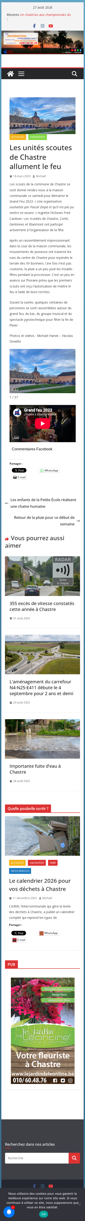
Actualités (17, 137)
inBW (53, 862)
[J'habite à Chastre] (10, 73)
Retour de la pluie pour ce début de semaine (44, 521)
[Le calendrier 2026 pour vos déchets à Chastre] (42, 836)
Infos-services (20, 871)
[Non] (79, 1204)
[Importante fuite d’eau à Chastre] (42, 722)
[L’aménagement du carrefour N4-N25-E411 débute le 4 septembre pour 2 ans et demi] (42, 637)
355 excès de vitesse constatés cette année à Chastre (42, 606)
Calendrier (37, 862)
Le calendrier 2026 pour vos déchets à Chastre (40, 884)
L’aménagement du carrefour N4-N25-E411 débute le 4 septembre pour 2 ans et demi (41, 687)
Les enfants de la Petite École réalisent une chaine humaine (43, 503)
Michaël (41, 176)
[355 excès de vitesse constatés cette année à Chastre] (42, 559)
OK (43, 1214)
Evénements (37, 137)
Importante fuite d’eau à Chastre (35, 769)
